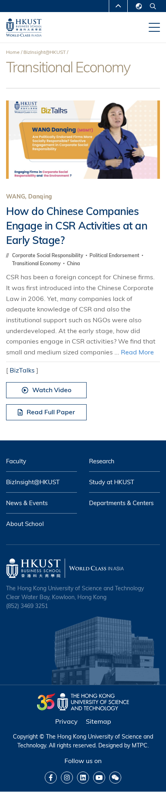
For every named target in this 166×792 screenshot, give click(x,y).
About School (25, 524)
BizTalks (22, 370)
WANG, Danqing (29, 196)
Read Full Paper (51, 412)
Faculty (16, 461)
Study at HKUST (111, 482)
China (73, 263)
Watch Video (51, 390)
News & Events (27, 503)
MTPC (139, 745)
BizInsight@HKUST (44, 52)
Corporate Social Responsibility (48, 255)
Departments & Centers (121, 503)
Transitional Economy (37, 263)
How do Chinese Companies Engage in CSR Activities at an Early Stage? (76, 226)
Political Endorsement (115, 255)
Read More (137, 352)
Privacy (66, 721)
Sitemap (98, 721)
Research (101, 461)
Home (13, 52)
